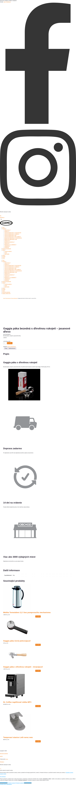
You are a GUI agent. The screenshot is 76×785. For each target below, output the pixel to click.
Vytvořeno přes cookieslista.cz (6, 784)
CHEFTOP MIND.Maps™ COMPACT (11, 234)
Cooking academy (8, 251)
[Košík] (1, 219)
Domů (4, 298)
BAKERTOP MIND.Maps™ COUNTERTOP (13, 238)
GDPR (1, 756)
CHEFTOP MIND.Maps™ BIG (10, 235)
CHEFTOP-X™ (7, 230)
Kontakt (3, 256)
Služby (3, 250)
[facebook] (38, 123)
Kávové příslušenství (14, 298)
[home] (6, 225)
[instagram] (38, 210)
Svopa (6, 759)
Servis (5, 252)
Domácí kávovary (8, 298)
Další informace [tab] (12, 348)
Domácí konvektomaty (6, 248)
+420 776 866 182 (7, 1)
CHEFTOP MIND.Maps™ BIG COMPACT (12, 236)
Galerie (3, 255)
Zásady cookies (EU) (6, 293)
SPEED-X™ (6, 231)
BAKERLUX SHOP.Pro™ (9, 242)
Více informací (3, 776)
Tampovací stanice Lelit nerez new (18, 737)
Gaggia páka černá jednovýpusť (17, 641)
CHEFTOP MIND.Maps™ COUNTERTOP (12, 232)
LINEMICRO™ (7, 246)
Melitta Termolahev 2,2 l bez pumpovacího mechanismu (27, 612)
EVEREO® (6, 247)
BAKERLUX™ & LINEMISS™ (10, 244)
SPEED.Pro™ (7, 240)
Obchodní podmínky (6, 292)
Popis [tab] (6, 348)
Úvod (3, 227)
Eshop (3, 290)
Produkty (4, 228)
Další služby (6, 286)
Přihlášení (2, 761)
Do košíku (10, 343)
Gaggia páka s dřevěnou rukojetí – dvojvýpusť (23, 667)
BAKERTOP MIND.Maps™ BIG (10, 239)
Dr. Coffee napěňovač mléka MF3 (17, 702)
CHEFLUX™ (7, 243)
